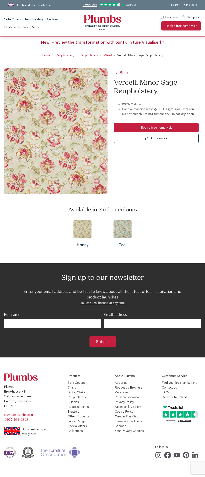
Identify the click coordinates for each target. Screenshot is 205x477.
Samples (193, 17)
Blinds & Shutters (16, 27)
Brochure (171, 17)
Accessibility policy (128, 407)
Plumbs (102, 19)
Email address (115, 314)
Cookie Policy (124, 411)
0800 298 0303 (185, 5)
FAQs (166, 392)
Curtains (52, 19)
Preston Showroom (128, 397)
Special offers (77, 426)
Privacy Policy (124, 402)
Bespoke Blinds (78, 407)
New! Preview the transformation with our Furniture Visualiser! (101, 42)
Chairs (71, 387)
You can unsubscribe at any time (102, 303)
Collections (75, 431)
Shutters (73, 411)
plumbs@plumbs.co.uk (19, 415)
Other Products (78, 416)
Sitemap (120, 426)
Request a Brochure (129, 387)
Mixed (107, 55)
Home (46, 55)
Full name (12, 314)
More (35, 27)
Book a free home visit (181, 26)
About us (121, 383)
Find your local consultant (179, 383)
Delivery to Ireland (174, 397)
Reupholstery (34, 19)
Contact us (169, 387)
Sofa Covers (13, 19)
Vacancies (122, 392)
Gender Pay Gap (126, 416)
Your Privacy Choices (129, 431)
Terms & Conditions (128, 421)
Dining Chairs (76, 392)
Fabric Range (76, 421)
